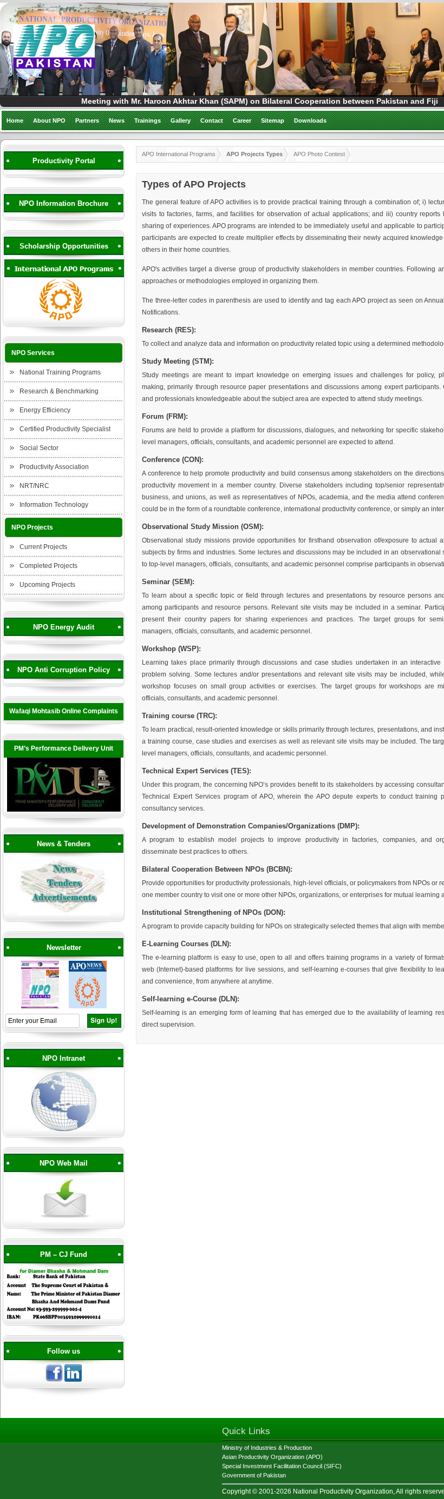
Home (14, 120)
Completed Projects (48, 566)
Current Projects (43, 547)
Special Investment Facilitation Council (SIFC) (282, 1466)
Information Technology (53, 504)
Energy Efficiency (44, 410)
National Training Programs (60, 372)
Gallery (181, 120)
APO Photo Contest (319, 154)
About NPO (49, 120)
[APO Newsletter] (88, 1006)
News (117, 120)
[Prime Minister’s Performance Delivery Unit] (64, 810)
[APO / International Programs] (64, 318)
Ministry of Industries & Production (267, 1447)
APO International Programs (179, 154)
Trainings (147, 120)
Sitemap (272, 120)
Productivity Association (54, 467)
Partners (87, 120)
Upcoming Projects (47, 584)
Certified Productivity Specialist (64, 429)
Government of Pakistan (254, 1475)
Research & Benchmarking (59, 391)
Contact (211, 120)
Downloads (310, 120)
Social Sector (38, 448)
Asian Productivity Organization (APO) (272, 1457)
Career (242, 120)
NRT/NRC (34, 486)
